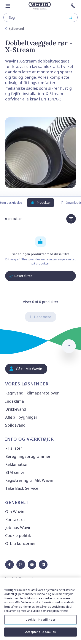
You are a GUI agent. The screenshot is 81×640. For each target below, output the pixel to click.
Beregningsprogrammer (28, 456)
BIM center (15, 472)
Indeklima (14, 401)
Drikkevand (15, 409)
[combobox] (40, 17)
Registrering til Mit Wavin (29, 480)
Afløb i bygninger (21, 417)
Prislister (13, 448)
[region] (40, 608)
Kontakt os (15, 519)
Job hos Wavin (18, 527)
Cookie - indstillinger (40, 619)
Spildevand (16, 29)
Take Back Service (21, 488)
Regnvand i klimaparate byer (32, 393)
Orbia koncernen (21, 543)
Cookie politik (18, 535)
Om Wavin (14, 511)
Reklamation (17, 464)
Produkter (44, 202)
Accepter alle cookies (40, 632)
